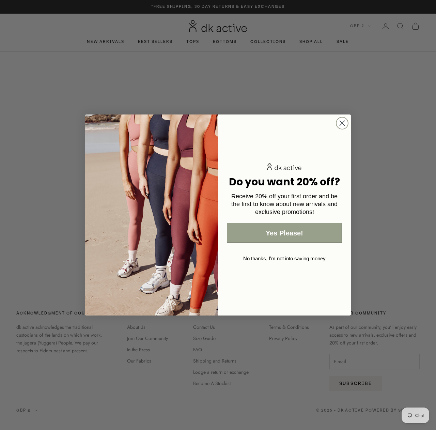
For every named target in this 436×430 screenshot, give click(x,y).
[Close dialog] (342, 123)
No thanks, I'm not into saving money (284, 258)
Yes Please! (284, 233)
